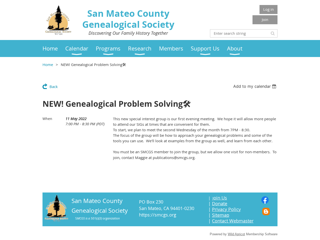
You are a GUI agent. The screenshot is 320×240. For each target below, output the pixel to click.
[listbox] (255, 86)
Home (47, 64)
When (47, 118)
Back (54, 86)
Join (265, 19)
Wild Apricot (236, 234)
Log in (268, 9)
